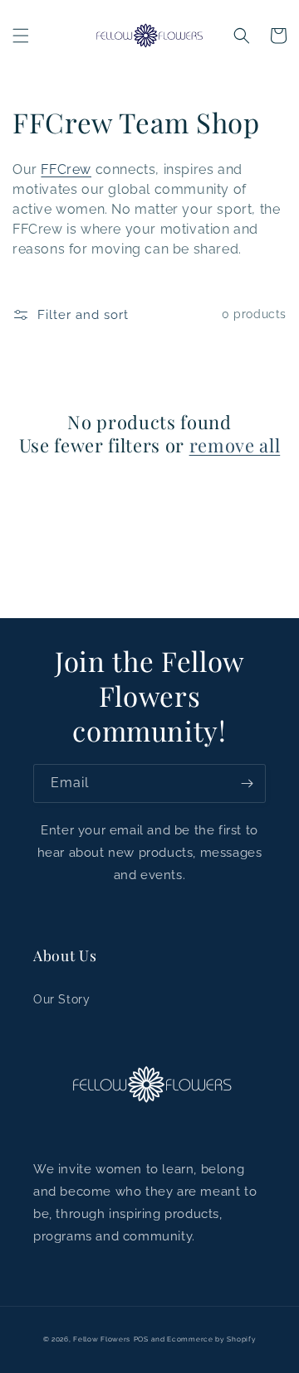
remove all (235, 445)
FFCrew (66, 169)
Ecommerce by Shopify (211, 1339)
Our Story (61, 999)
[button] (20, 35)
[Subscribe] (246, 783)
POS (141, 1339)
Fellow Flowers (101, 1339)
